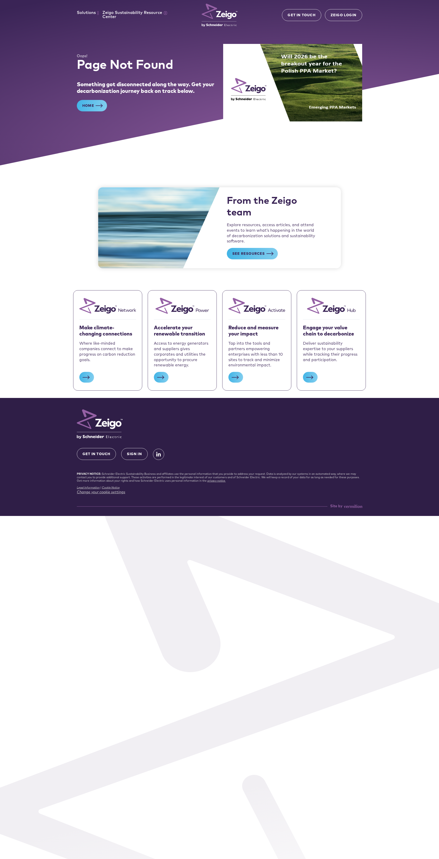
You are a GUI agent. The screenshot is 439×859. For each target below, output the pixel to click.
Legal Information (88, 487)
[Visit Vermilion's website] (353, 506)
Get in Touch (301, 15)
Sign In (134, 454)
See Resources (248, 254)
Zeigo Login (343, 15)
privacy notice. (216, 481)
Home (88, 106)
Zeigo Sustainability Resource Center (132, 15)
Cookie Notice (111, 487)
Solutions (86, 13)
